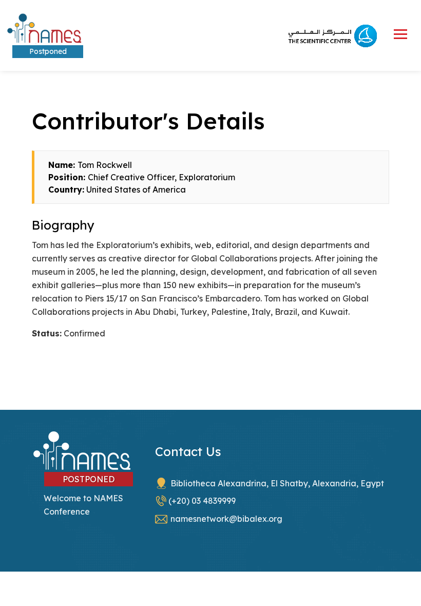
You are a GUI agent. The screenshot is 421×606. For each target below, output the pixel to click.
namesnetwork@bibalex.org (226, 519)
